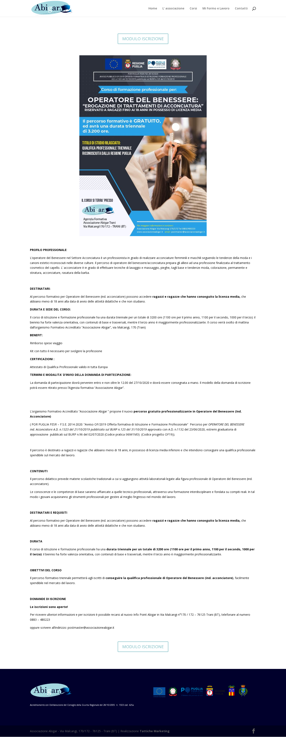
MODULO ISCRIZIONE (143, 38)
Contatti (241, 8)
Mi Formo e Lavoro (215, 8)
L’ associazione (173, 8)
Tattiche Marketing (155, 731)
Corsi (193, 8)
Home (152, 8)
